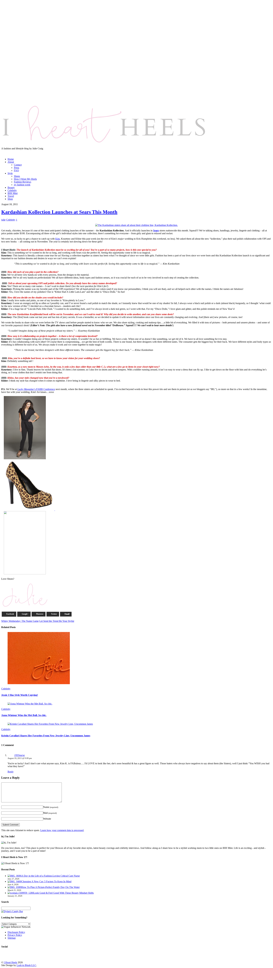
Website (47, 818)
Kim (57, 238)
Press (16, 167)
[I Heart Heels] (104, 145)
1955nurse (19, 755)
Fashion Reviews (22, 181)
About (11, 162)
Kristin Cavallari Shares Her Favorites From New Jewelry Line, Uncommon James (45, 735)
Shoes (17, 176)
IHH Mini (13, 193)
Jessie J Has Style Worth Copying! (19, 695)
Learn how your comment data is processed (62, 830)
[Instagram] (3, 152)
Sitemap (12, 938)
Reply (11, 771)
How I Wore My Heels (25, 179)
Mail (50, 813)
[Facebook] (15, 152)
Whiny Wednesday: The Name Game (20, 621)
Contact (18, 164)
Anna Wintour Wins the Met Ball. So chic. (23, 715)
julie (3, 219)
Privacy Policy (15, 935)
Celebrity (12, 190)
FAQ (16, 170)
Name (50, 807)
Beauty (11, 187)
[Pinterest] (21, 152)
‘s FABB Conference (36, 389)
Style (10, 173)
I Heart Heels (10, 962)
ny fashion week (22, 184)
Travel (11, 196)
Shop (10, 199)
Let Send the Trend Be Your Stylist (56, 621)
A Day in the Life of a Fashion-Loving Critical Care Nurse (50, 875)
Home (11, 159)
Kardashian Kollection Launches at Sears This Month (59, 212)
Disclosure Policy (16, 932)
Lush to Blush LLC (26, 965)
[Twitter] (9, 152)
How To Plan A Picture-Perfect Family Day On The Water (50, 887)
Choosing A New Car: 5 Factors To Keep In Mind (46, 881)
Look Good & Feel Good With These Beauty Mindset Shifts (63, 893)
